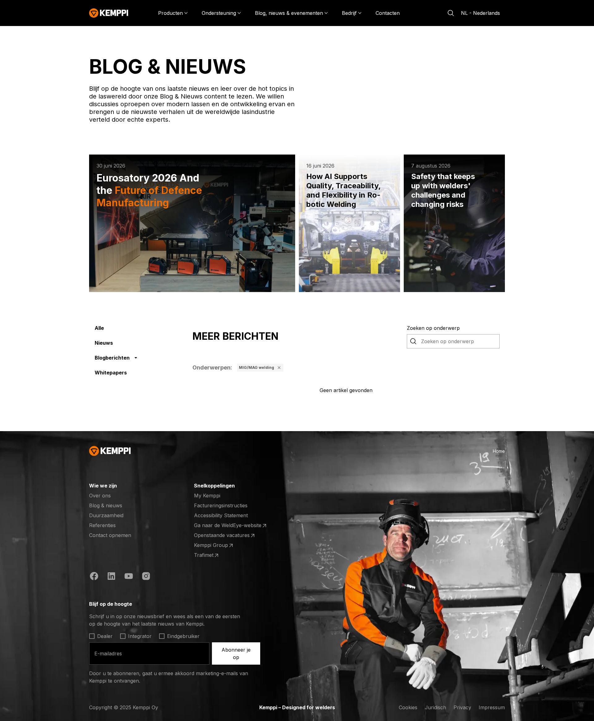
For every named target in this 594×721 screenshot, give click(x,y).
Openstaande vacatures (222, 535)
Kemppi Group (218, 545)
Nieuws (104, 343)
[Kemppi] (108, 13)
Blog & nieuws (105, 505)
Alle (99, 328)
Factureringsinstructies (221, 505)
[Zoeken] (450, 13)
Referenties (102, 525)
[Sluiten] (279, 367)
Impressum (492, 707)
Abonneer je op (236, 653)
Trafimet (218, 555)
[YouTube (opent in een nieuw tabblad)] (129, 577)
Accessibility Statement (221, 515)
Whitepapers (111, 372)
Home (499, 451)
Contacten (388, 13)
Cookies (408, 707)
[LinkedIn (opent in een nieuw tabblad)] (111, 577)
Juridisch (435, 707)
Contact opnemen (110, 535)
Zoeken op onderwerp (433, 328)
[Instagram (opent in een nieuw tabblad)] (146, 577)
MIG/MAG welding (256, 367)
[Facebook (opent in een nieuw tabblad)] (94, 577)
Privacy (462, 707)
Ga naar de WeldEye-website (227, 525)
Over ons (100, 495)
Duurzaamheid (106, 515)
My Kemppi (207, 495)
